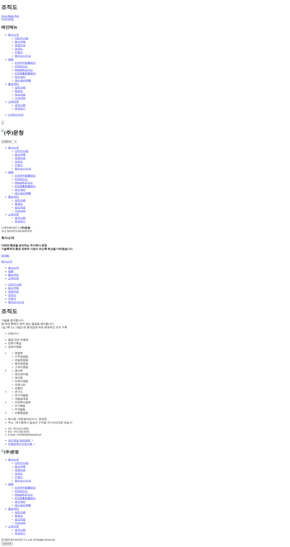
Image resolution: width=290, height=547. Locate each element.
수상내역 (20, 211)
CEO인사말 (21, 151)
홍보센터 (13, 84)
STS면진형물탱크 (25, 175)
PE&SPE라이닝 (24, 182)
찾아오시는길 (23, 168)
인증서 (19, 165)
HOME (5, 255)
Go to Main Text (10, 16)
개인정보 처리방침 (19, 440)
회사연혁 (20, 154)
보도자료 (20, 207)
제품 (10, 59)
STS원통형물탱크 (25, 186)
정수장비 (20, 189)
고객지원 (13, 101)
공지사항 (20, 218)
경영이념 (20, 158)
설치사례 (20, 200)
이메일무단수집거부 (20, 444)
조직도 (19, 161)
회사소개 (13, 34)
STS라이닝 (21, 179)
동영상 (19, 204)
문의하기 (20, 221)
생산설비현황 (23, 193)
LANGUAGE (15, 114)
